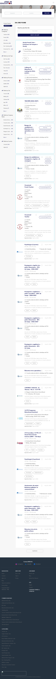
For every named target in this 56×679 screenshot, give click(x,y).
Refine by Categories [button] (5, 30)
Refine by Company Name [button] (7, 116)
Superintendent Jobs (6, 655)
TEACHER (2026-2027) (31, 101)
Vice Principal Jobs (6, 652)
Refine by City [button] (6, 90)
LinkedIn (29, 564)
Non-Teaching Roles (6, 660)
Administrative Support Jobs (8, 25)
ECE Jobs (4, 605)
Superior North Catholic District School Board (12, 622)
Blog (3, 580)
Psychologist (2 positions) (32, 459)
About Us (4, 578)
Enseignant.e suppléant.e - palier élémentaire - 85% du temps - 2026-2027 (33, 319)
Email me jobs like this (23, 28)
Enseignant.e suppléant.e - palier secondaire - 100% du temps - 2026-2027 (33, 293)
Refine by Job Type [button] (8, 56)
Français (31, 587)
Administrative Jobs (6, 600)
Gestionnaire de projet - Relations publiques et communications (32, 487)
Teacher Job (4, 631)
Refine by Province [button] (7, 77)
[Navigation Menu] (53, 2)
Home (3, 573)
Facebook (38, 564)
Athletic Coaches (5, 662)
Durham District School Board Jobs (9, 615)
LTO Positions (5, 636)
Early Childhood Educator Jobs (8, 638)
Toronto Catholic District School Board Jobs (11, 612)
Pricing (16, 578)
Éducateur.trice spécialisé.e (33, 370)
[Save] (42, 43)
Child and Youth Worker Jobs (8, 603)
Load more (34, 550)
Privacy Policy (4, 585)
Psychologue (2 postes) (31, 244)
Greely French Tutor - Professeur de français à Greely (30, 44)
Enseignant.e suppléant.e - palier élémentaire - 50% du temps (33, 346)
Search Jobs (31, 573)
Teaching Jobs (5, 610)
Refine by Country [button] (7, 141)
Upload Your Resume (33, 578)
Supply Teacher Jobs (6, 633)
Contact (3, 575)
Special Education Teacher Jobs (9, 643)
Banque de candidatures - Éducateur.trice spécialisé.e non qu (29, 129)
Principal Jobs (5, 650)
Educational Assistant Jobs (8, 607)
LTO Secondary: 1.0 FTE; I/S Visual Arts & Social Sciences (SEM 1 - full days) (33, 434)
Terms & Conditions (6, 583)
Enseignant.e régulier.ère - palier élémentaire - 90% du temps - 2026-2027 (33, 267)
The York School (5, 624)
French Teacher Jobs (6, 645)
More (5, 111)
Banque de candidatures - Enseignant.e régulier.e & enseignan (32, 159)
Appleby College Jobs (6, 617)
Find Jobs (46, 13)
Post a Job (17, 573)
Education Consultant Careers (8, 664)
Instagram (20, 564)
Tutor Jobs (4, 667)
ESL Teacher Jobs (5, 648)
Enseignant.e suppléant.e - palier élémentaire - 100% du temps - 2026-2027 (33, 508)
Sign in (16, 575)
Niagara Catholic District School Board (10, 619)
